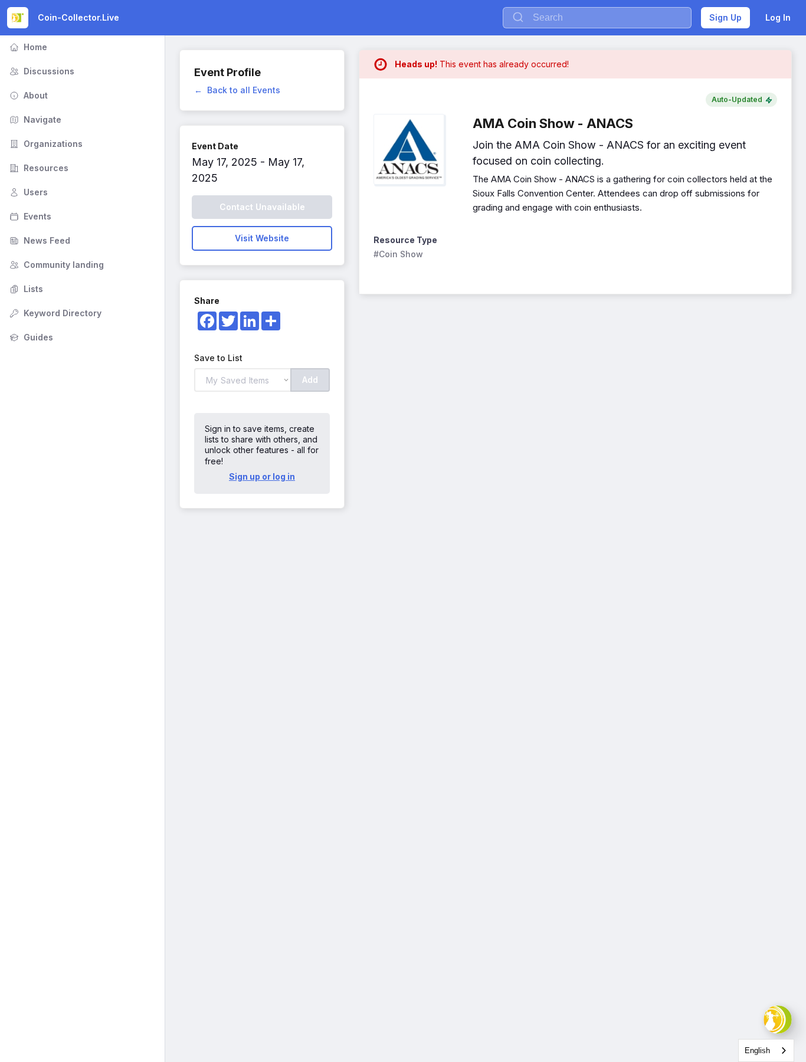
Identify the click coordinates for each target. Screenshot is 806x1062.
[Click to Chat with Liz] (778, 1019)
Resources (37, 168)
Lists (25, 289)
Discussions (40, 71)
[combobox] (766, 1050)
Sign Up (725, 17)
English (757, 1050)
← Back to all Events (237, 90)
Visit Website (262, 238)
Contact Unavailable (262, 207)
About (27, 95)
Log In (778, 17)
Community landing (55, 265)
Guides (30, 337)
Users (27, 192)
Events (29, 216)
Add (310, 380)
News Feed (38, 240)
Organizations (45, 144)
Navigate (34, 119)
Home (27, 47)
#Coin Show (398, 254)
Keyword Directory (54, 313)
